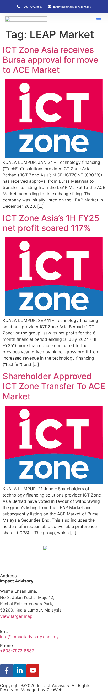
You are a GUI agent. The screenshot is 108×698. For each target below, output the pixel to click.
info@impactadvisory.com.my (29, 636)
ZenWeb (54, 689)
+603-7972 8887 (17, 650)
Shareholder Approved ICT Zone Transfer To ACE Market (54, 386)
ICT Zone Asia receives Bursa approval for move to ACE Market (50, 60)
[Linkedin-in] (19, 670)
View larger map (16, 616)
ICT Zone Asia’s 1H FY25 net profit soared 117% (51, 223)
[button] (99, 20)
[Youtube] (32, 670)
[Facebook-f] (6, 670)
